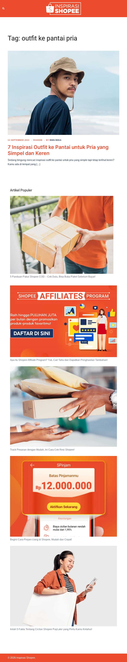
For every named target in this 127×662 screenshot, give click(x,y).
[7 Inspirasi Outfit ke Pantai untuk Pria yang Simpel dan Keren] (63, 92)
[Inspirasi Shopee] (63, 8)
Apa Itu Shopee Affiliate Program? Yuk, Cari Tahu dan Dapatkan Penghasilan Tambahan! (58, 360)
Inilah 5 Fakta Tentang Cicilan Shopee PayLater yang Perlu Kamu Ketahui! (51, 629)
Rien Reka (55, 140)
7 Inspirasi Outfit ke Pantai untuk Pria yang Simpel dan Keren (58, 150)
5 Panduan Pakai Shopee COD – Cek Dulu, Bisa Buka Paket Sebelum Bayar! (52, 276)
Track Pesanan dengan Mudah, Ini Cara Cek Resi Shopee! (42, 449)
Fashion (37, 140)
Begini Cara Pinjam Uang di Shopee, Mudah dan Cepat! (41, 539)
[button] (3, 8)
